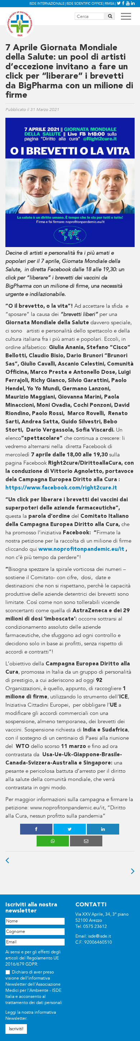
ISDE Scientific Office (84, 3)
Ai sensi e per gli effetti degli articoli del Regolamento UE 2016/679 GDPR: (33, 958)
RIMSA (109, 3)
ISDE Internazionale (46, 3)
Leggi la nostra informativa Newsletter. (30, 1015)
